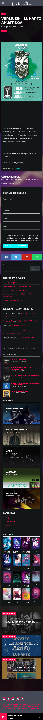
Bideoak (23, 708)
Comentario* (8, 199)
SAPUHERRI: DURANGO (26, 321)
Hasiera (5, 704)
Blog (4, 14)
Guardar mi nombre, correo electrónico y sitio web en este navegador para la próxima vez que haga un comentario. (23, 235)
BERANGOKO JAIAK (27, 338)
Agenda (22, 706)
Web (5, 226)
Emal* (5, 218)
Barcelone (7, 330)
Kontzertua (10, 521)
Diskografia (32, 706)
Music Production (12, 525)
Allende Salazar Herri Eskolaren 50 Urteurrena (25, 384)
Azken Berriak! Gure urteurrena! (15, 290)
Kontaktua (33, 708)
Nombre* (7, 210)
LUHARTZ (14, 704)
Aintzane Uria (8, 321)
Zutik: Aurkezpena (10, 282)
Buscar (5, 265)
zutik (7, 529)
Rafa (17, 168)
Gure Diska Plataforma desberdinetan (18, 286)
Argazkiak (13, 708)
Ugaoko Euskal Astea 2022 (14, 300)
